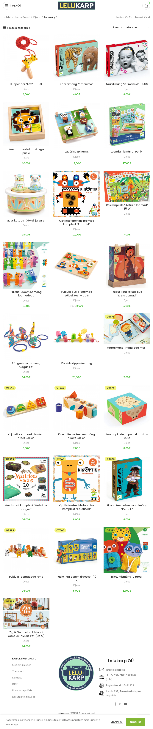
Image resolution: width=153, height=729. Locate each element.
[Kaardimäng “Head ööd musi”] (127, 328)
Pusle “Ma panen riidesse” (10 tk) (76, 578)
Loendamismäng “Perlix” (127, 151)
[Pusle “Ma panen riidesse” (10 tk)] (76, 550)
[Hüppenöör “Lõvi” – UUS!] (26, 57)
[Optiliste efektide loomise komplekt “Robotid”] (76, 194)
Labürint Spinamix (76, 151)
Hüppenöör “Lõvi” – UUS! (26, 84)
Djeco (36, 17)
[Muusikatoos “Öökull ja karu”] (26, 194)
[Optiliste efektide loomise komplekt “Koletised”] (76, 478)
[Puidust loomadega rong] (26, 550)
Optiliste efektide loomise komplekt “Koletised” (76, 507)
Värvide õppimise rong (76, 363)
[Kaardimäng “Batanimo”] (76, 57)
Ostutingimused (21, 664)
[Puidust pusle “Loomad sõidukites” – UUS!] (76, 265)
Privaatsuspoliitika (22, 690)
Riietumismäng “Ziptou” (127, 577)
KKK (15, 684)
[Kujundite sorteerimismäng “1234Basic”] (26, 407)
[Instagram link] (120, 704)
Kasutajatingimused (23, 696)
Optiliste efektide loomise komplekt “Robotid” (76, 222)
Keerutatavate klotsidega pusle (26, 151)
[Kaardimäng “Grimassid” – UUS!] (127, 57)
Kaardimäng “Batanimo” (76, 84)
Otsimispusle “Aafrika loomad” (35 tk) (127, 207)
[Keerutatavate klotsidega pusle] (26, 124)
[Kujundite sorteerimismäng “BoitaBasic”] (76, 407)
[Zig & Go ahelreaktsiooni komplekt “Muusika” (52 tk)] (26, 613)
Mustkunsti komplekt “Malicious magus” (26, 507)
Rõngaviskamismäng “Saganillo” (26, 365)
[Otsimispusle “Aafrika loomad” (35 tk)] (127, 186)
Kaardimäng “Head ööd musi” (127, 348)
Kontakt (17, 677)
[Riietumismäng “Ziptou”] (127, 550)
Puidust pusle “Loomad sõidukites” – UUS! (76, 293)
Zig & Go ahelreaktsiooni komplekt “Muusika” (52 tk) (26, 634)
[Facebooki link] (115, 704)
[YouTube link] (125, 704)
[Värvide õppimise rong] (76, 336)
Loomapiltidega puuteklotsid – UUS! (127, 436)
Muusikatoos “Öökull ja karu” (26, 220)
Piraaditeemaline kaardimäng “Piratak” (127, 507)
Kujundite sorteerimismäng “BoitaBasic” (76, 436)
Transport (18, 671)
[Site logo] (76, 5)
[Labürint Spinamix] (76, 125)
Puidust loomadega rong (26, 577)
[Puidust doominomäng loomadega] (26, 265)
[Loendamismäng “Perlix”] (127, 125)
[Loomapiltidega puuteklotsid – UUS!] (127, 407)
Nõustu (135, 721)
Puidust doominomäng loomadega (26, 294)
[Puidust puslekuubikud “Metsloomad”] (127, 265)
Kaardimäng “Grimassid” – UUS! (126, 84)
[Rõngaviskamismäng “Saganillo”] (26, 336)
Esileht (7, 17)
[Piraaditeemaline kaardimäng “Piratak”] (127, 478)
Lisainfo (117, 721)
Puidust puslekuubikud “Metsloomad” (127, 293)
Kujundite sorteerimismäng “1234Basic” (26, 436)
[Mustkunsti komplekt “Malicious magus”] (26, 478)
